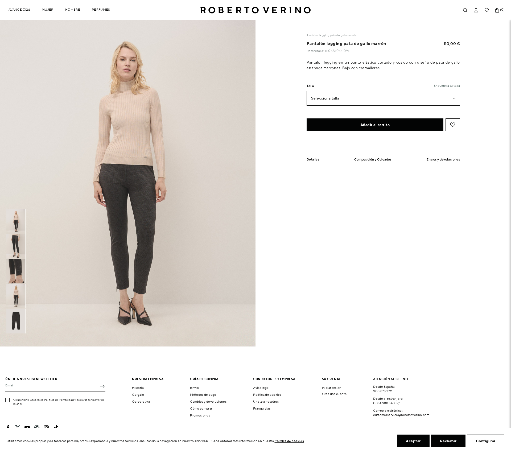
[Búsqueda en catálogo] (465, 10)
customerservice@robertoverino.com (401, 415)
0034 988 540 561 (387, 403)
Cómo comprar (201, 408)
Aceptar (413, 441)
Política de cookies (267, 395)
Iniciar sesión (331, 388)
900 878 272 (382, 391)
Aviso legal (261, 388)
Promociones (200, 415)
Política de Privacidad (59, 399)
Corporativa (141, 401)
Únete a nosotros (266, 401)
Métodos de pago (203, 395)
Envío (194, 388)
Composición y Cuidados (373, 159)
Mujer (47, 9)
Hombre (72, 9)
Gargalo (138, 395)
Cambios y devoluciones (208, 401)
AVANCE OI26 (19, 9)
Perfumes (101, 9)
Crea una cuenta (334, 394)
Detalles (313, 159)
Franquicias (261, 408)
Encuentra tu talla (447, 86)
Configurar (486, 441)
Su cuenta (331, 379)
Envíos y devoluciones (443, 159)
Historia (138, 388)
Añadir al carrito (375, 125)
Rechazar (448, 441)
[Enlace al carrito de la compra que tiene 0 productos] (497, 10)
